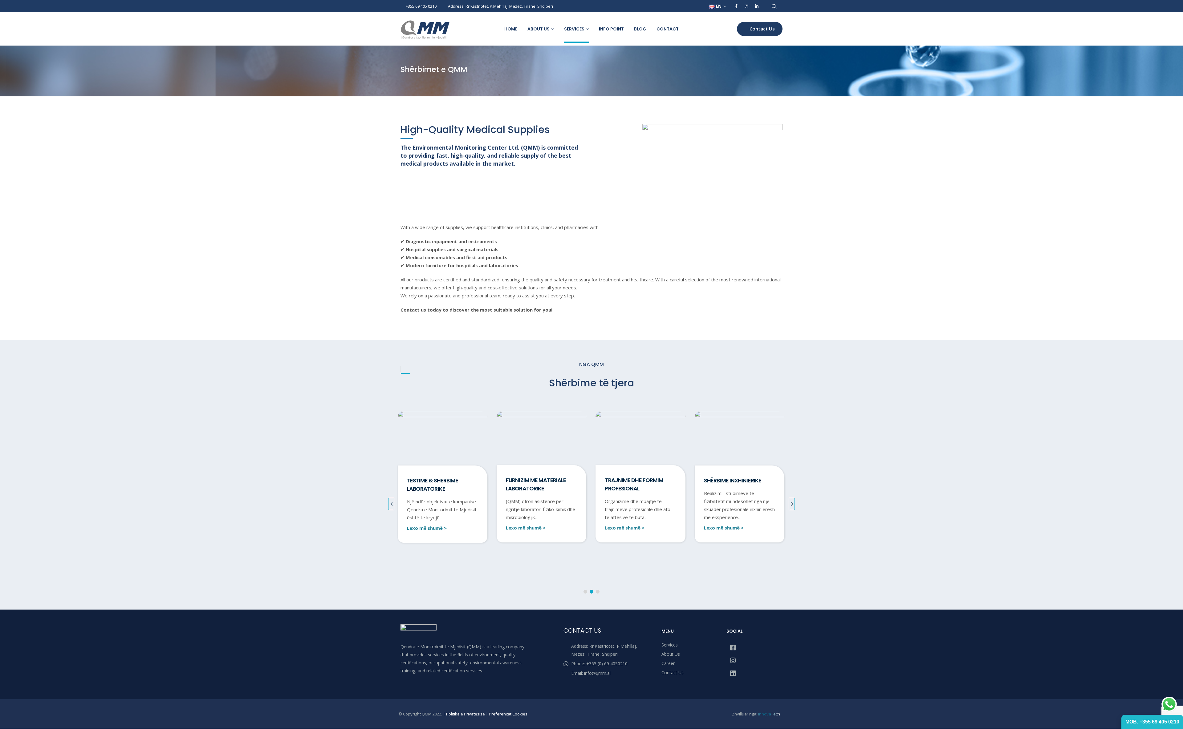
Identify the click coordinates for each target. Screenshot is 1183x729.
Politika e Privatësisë (465, 714)
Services (574, 29)
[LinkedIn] (756, 6)
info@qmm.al (597, 673)
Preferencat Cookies (508, 714)
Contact (668, 29)
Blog (640, 29)
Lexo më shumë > (426, 528)
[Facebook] (736, 6)
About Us (538, 29)
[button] (774, 6)
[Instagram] (746, 6)
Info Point (611, 29)
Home (510, 29)
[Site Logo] (425, 30)
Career (668, 663)
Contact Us (761, 29)
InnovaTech (769, 714)
